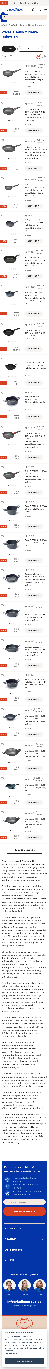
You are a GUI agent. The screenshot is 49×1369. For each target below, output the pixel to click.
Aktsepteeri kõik (24, 1361)
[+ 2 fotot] (11, 259)
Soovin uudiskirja (24, 1211)
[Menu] (3, 9)
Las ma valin (11, 1353)
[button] (24, 49)
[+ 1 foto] (11, 73)
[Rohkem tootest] (11, 110)
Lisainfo (9, 1351)
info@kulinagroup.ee (24, 1301)
